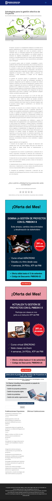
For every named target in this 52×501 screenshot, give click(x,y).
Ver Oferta (25, 284)
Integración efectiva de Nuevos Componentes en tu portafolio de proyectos (13, 450)
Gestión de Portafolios (35, 15)
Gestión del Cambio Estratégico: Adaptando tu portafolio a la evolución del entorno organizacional (15, 468)
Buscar (22, 407)
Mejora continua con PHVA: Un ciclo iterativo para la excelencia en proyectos (14, 436)
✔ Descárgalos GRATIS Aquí (26, 403)
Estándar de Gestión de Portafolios (21, 15)
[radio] (20, 192)
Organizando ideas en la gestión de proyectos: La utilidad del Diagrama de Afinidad (15, 429)
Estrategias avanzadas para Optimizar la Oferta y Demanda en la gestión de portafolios (14, 463)
